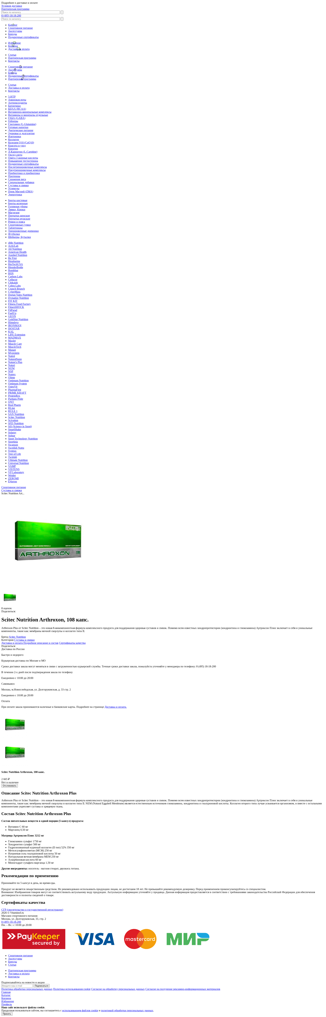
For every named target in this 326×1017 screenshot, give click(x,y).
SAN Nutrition (16, 414)
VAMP (12, 466)
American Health (17, 252)
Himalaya (13, 322)
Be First (12, 258)
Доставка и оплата (19, 49)
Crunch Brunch (16, 288)
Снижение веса (17, 179)
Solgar (11, 435)
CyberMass (14, 291)
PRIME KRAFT (17, 392)
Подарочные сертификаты (23, 37)
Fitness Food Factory (19, 304)
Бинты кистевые (17, 200)
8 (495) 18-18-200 (11, 15)
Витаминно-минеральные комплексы (29, 111)
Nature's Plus (15, 362)
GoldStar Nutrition (18, 319)
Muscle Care (15, 343)
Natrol (11, 356)
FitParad (12, 310)
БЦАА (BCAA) (17, 108)
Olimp (11, 377)
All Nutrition (15, 248)
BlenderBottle (15, 267)
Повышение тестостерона (23, 160)
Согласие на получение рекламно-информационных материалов (182, 989)
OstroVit (12, 386)
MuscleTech (14, 346)
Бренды (12, 34)
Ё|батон (12, 481)
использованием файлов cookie (80, 1010)
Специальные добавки (21, 182)
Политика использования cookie (71, 989)
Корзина (13, 46)
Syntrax (12, 450)
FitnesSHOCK (16, 307)
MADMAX (14, 337)
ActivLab (13, 245)
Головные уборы (18, 206)
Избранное (14, 42)
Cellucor (12, 279)
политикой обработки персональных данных (127, 1010)
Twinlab (12, 457)
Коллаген (13, 139)
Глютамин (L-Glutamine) (22, 124)
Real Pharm (14, 405)
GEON (12, 316)
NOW (11, 368)
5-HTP (12, 96)
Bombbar (13, 270)
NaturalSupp (15, 359)
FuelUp (12, 313)
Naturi (11, 365)
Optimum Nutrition (18, 380)
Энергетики (15, 194)
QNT (11, 401)
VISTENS (14, 469)
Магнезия (13, 212)
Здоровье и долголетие (21, 133)
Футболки (14, 234)
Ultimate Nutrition (18, 460)
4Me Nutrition (15, 242)
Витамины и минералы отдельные (28, 115)
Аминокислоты (17, 99)
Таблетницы (15, 227)
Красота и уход (17, 145)
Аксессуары (15, 31)
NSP (10, 371)
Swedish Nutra (16, 447)
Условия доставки (11, 5)
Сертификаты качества (72, 643)
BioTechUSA (15, 264)
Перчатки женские (19, 215)
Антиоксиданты (17, 102)
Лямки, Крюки (16, 209)
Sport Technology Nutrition (23, 438)
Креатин (13, 148)
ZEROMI (13, 478)
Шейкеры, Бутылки (19, 237)
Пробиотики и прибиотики (24, 173)
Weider (12, 475)
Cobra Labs (14, 285)
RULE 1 (12, 411)
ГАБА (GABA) (16, 118)
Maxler (12, 340)
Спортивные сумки (19, 224)
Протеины (14, 176)
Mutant (12, 349)
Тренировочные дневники (23, 230)
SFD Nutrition (16, 423)
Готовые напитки (18, 127)
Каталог (12, 24)
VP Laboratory (16, 472)
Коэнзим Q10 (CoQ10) (21, 142)
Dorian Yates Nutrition (20, 294)
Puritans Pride (15, 398)
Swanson (13, 444)
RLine (11, 408)
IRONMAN (14, 325)
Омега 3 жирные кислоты (23, 157)
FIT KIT (12, 301)
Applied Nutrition (17, 255)
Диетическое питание (20, 130)
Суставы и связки (18, 185)
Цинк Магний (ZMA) (20, 191)
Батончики (14, 105)
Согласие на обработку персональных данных (118, 989)
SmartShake (14, 429)
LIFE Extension (16, 334)
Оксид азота (15, 154)
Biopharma (14, 261)
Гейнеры (13, 121)
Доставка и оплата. (116, 706)
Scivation (13, 420)
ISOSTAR (14, 328)
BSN (11, 273)
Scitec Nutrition (16, 417)
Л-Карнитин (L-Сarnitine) (22, 151)
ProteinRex (14, 395)
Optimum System (17, 383)
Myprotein (13, 353)
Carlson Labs (15, 276)
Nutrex (12, 374)
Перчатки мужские (19, 218)
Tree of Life (14, 453)
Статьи (12, 54)
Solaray (12, 432)
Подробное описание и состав (40, 643)
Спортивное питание (20, 28)
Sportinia (13, 441)
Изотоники (14, 136)
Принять (7, 1014)
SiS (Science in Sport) (20, 426)
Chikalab (13, 282)
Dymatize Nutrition (18, 297)
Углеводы (13, 188)
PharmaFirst (14, 389)
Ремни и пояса (16, 221)
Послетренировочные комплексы (27, 167)
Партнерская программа (15, 8)
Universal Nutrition (18, 463)
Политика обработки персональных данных (26, 989)
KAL (11, 331)
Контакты (14, 60)
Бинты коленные (18, 203)
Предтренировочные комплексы (27, 170)
